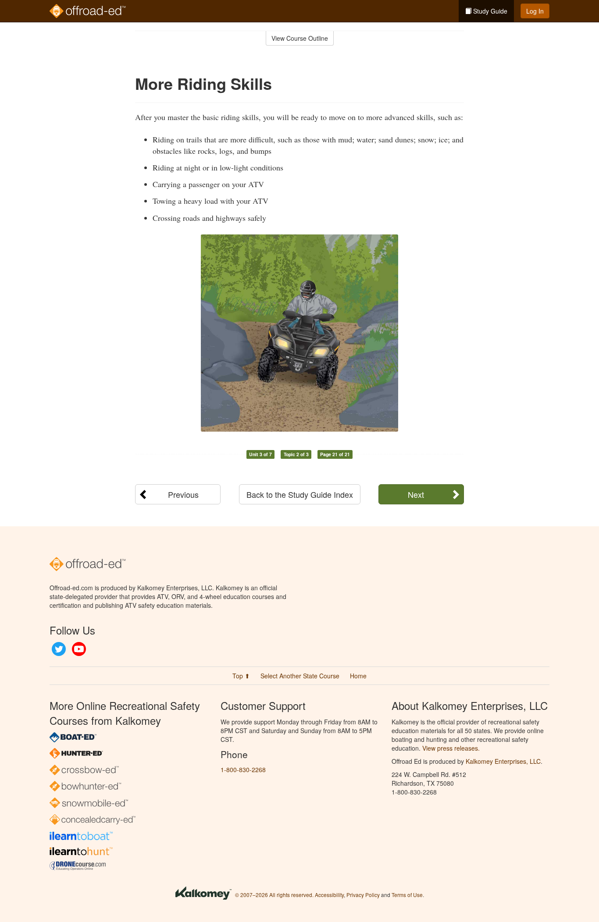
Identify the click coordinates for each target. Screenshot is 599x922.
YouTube (79, 649)
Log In (535, 11)
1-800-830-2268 (243, 769)
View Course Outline (299, 38)
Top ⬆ (241, 675)
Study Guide (489, 11)
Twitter (59, 649)
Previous (183, 494)
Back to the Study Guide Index (299, 494)
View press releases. (451, 748)
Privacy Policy (363, 894)
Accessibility (329, 894)
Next (416, 494)
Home (358, 675)
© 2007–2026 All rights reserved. (274, 894)
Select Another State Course (299, 675)
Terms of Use (407, 894)
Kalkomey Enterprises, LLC (503, 761)
